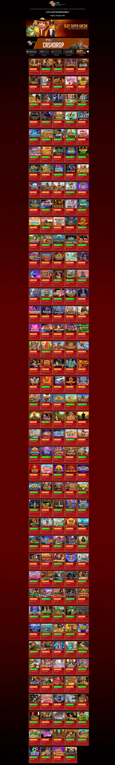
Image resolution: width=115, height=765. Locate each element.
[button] (88, 51)
